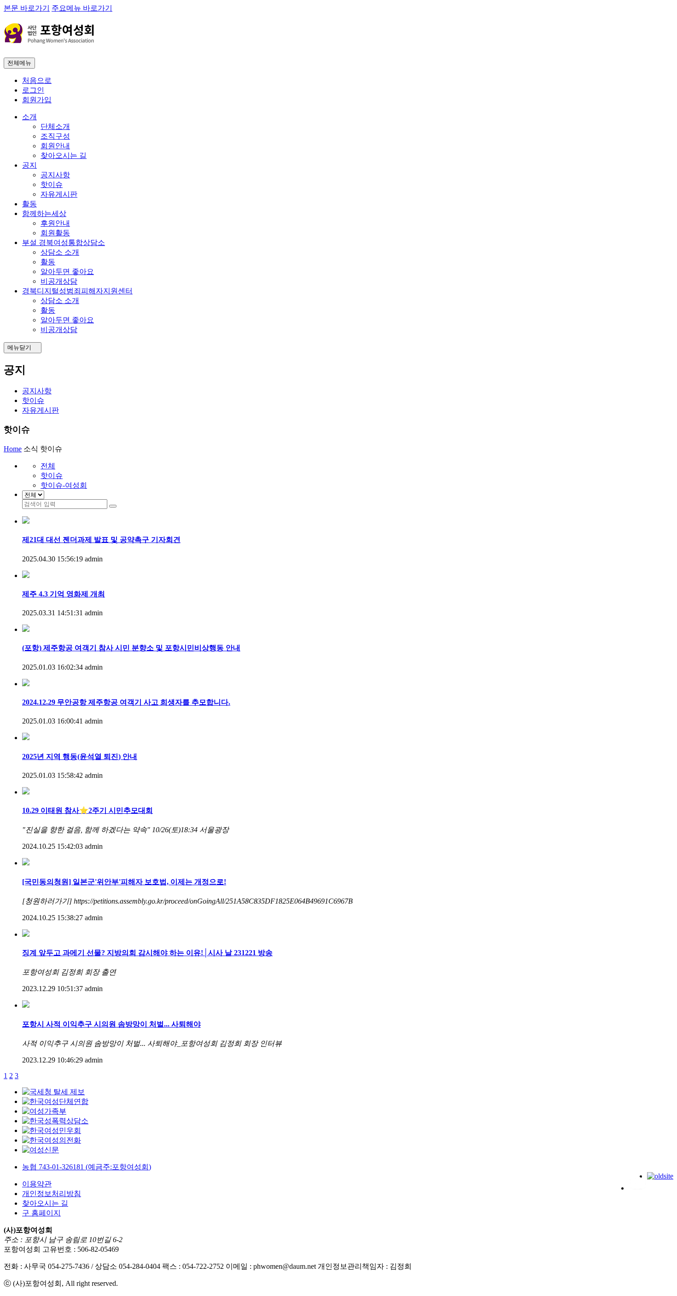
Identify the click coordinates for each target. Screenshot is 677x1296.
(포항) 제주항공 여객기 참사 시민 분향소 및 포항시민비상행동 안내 (131, 648)
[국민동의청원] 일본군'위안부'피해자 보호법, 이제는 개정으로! (124, 882)
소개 (29, 117)
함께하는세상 (44, 213)
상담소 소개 (60, 252)
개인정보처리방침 (51, 1193)
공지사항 (55, 175)
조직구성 (55, 136)
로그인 (33, 90)
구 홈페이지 (41, 1213)
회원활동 (55, 233)
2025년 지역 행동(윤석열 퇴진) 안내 (79, 756)
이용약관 (37, 1184)
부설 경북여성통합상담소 (63, 242)
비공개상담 (59, 281)
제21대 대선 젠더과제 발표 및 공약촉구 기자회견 (101, 539)
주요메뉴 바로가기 (82, 8)
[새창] (53, 1092)
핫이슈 (52, 184)
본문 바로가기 (27, 8)
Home (13, 449)
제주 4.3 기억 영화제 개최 (63, 594)
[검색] (113, 506)
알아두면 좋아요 (67, 271)
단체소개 (55, 126)
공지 (29, 165)
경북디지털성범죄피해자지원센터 (77, 291)
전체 (48, 466)
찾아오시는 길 (64, 155)
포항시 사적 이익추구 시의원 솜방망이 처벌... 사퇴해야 (111, 1024)
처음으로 (37, 80)
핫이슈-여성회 (64, 485)
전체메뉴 (19, 62)
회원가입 (37, 100)
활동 (29, 204)
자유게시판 (59, 194)
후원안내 (55, 223)
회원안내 (55, 146)
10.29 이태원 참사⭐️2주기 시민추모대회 (87, 810)
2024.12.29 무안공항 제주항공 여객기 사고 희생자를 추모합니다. (126, 702)
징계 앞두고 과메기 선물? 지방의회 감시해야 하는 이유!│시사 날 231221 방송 (147, 953)
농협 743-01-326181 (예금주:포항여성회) (86, 1167)
